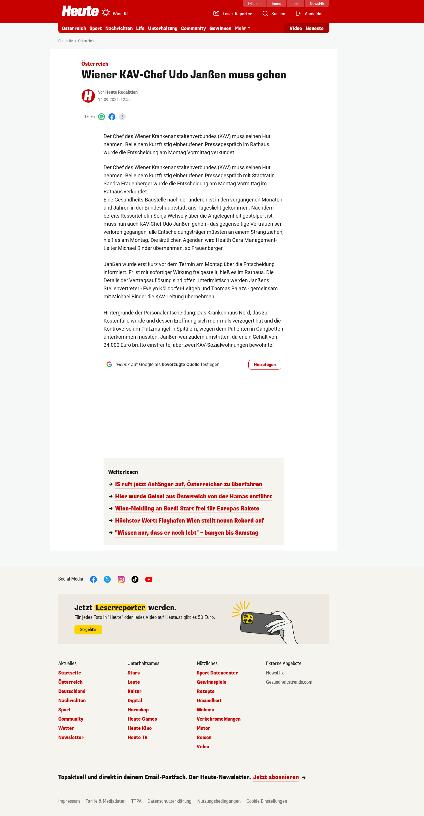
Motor (203, 728)
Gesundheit (209, 701)
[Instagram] (121, 579)
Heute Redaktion (121, 92)
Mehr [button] (240, 28)
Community (193, 28)
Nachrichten (72, 701)
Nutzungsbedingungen (219, 801)
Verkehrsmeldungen (219, 719)
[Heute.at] (80, 10)
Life (140, 28)
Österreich (74, 28)
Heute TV (137, 737)
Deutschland (71, 691)
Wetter (66, 728)
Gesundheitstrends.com (289, 682)
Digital (134, 701)
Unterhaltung (162, 28)
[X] (107, 579)
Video (296, 28)
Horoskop (138, 710)
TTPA (136, 801)
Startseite (65, 41)
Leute (133, 682)
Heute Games (142, 719)
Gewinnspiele (211, 682)
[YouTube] (148, 579)
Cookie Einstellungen (266, 801)
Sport (95, 28)
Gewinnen (220, 28)
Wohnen (205, 710)
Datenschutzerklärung (169, 801)
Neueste (314, 28)
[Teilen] (122, 117)
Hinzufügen (265, 365)
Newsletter (71, 737)
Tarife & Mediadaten (105, 801)
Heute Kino (139, 728)
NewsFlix (275, 673)
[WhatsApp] (101, 116)
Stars (133, 673)
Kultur (134, 691)
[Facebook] (111, 116)
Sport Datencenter (217, 673)
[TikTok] (135, 579)
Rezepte (206, 691)
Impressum (69, 801)
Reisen (204, 737)
